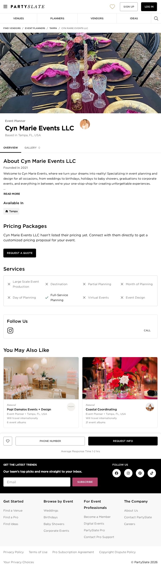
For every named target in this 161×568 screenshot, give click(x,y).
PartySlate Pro (94, 530)
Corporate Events (56, 530)
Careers (129, 524)
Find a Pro (10, 517)
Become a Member (97, 516)
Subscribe (85, 481)
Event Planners (35, 28)
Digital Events (94, 523)
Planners (57, 18)
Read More (12, 193)
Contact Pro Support (99, 537)
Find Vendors (12, 28)
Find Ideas (10, 524)
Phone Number (50, 441)
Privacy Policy (13, 552)
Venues (18, 18)
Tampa (53, 28)
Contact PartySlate (138, 517)
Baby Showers (54, 524)
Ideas (134, 18)
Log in (149, 6)
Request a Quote (19, 253)
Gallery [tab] (32, 147)
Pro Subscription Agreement (73, 552)
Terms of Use (38, 552)
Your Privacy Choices (18, 562)
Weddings (51, 510)
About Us (131, 510)
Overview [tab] (10, 147)
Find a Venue (12, 510)
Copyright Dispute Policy (117, 552)
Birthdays (51, 517)
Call (147, 330)
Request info (123, 441)
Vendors (97, 18)
